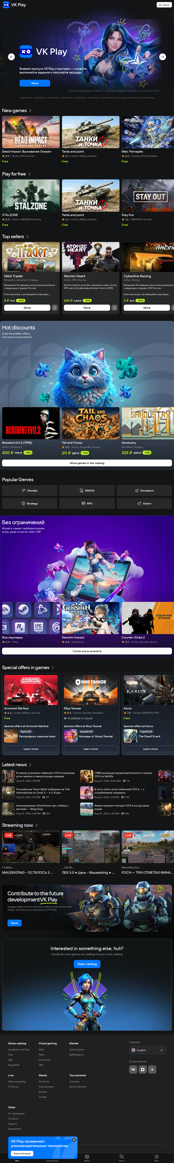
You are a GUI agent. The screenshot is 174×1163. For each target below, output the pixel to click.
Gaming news (46, 1086)
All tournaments (77, 1086)
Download (44, 1059)
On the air (13, 1086)
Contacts (13, 1118)
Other (12, 1107)
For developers (16, 1113)
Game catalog (17, 1043)
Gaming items (76, 1049)
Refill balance (76, 1054)
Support (12, 1123)
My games (13, 1064)
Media (43, 1075)
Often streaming (17, 1081)
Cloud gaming (48, 1043)
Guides (43, 1096)
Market (74, 1043)
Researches (14, 1128)
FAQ (41, 1064)
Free (10, 1054)
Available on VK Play (18, 1049)
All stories (44, 1081)
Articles (43, 1091)
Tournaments (77, 1075)
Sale (10, 1059)
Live (11, 1075)
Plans (41, 1054)
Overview (74, 1081)
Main (41, 1049)
